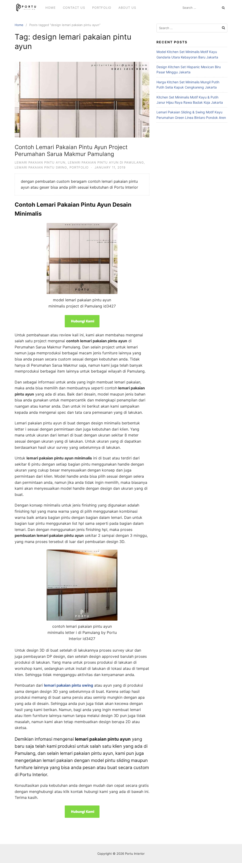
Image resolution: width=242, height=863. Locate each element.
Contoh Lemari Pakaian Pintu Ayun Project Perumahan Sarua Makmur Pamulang (71, 150)
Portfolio (101, 7)
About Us (127, 7)
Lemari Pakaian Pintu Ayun (40, 162)
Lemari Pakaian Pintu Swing (41, 167)
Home (50, 7)
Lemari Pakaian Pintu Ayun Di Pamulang (106, 162)
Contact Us (74, 7)
